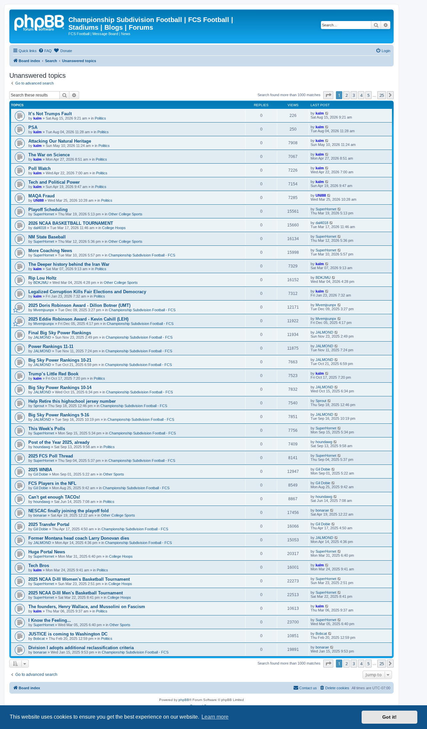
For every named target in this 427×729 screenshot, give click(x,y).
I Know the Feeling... (49, 620)
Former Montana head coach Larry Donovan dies (78, 538)
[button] (328, 95)
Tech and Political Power (54, 182)
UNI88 (38, 200)
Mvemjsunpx (43, 310)
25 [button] (381, 95)
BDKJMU (40, 283)
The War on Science (49, 154)
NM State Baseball (47, 236)
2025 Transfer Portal (48, 524)
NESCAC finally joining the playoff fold (68, 510)
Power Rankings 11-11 (50, 346)
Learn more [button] (215, 717)
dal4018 (39, 228)
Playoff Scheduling (48, 209)
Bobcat (39, 638)
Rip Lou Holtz (42, 278)
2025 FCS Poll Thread (50, 456)
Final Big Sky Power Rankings (59, 332)
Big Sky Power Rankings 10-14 (59, 387)
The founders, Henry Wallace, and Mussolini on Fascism (86, 606)
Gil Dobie (40, 474)
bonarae (40, 515)
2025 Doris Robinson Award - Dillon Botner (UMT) (79, 305)
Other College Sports (125, 214)
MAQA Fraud (41, 195)
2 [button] (346, 95)
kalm (37, 118)
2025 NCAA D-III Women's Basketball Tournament (79, 579)
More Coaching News (50, 250)
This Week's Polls (46, 428)
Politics (100, 118)
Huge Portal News (46, 551)
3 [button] (354, 95)
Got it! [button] (389, 717)
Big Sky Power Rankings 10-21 (59, 360)
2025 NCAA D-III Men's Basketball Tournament (75, 592)
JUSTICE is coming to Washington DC (67, 633)
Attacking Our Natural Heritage (59, 141)
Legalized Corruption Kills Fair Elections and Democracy (87, 291)
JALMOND (42, 337)
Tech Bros (38, 565)
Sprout (38, 406)
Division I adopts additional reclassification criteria (81, 647)
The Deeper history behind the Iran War (68, 264)
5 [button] (368, 95)
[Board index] (39, 21)
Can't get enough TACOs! (54, 497)
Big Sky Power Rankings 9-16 (58, 414)
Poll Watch (39, 168)
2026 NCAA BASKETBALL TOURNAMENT (70, 223)
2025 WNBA (40, 469)
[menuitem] (45, 51)
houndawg (41, 447)
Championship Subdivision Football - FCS (141, 255)
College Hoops (114, 228)
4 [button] (361, 95)
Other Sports (113, 474)
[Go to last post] (327, 113)
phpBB (183, 700)
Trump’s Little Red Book (53, 373)
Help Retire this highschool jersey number (72, 401)
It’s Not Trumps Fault (50, 113)
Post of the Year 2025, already (58, 442)
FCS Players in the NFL (52, 483)
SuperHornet (43, 214)
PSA (32, 127)
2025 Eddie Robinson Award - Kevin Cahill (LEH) (78, 319)
